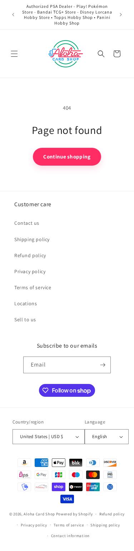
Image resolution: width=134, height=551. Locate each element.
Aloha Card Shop (39, 513)
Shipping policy (32, 239)
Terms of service (32, 287)
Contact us (26, 223)
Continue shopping (66, 156)
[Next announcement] (121, 14)
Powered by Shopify (74, 513)
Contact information (70, 535)
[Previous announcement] (13, 14)
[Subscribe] (102, 365)
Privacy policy (29, 271)
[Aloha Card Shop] (65, 53)
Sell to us (25, 319)
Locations (25, 303)
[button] (14, 54)
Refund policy (30, 255)
